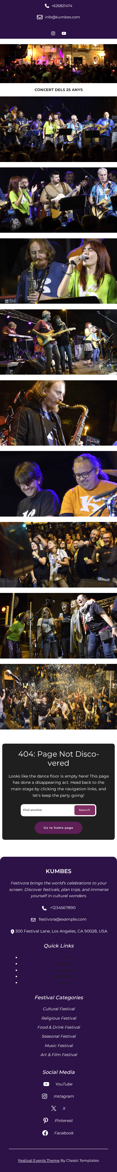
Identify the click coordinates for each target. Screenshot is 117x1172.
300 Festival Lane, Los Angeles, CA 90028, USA (61, 931)
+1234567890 (63, 907)
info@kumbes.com (62, 17)
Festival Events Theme (39, 1160)
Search (85, 810)
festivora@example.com (63, 919)
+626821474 (61, 5)
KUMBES (59, 871)
